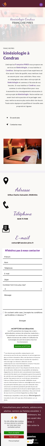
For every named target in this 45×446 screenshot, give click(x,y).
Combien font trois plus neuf (14, 285)
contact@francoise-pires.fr (23, 243)
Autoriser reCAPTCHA (22, 346)
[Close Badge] (33, 440)
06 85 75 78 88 (22, 219)
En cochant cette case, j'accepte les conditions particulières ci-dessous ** (23, 313)
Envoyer (22, 321)
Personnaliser (14, 441)
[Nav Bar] (41, 4)
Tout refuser (14, 437)
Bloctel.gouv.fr (34, 395)
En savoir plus (15, 118)
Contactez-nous (16, 124)
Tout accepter (13, 433)
